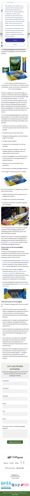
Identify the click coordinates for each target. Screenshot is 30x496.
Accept (15, 40)
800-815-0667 (20, 468)
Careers (17, 463)
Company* (5, 396)
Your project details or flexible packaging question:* (13, 427)
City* (3, 411)
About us (6, 463)
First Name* (5, 380)
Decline (15, 44)
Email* (4, 403)
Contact (12, 463)
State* (4, 419)
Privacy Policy (15, 494)
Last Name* (5, 388)
